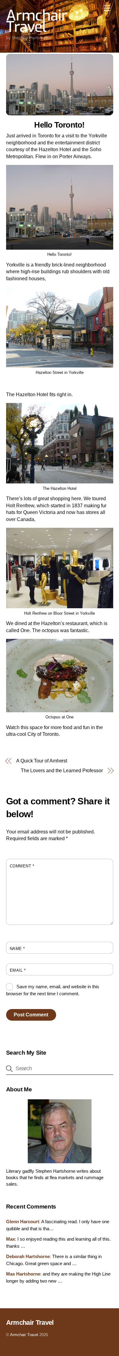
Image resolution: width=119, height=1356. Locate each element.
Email (18, 970)
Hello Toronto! (59, 125)
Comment (22, 866)
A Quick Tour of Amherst (41, 760)
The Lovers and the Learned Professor (62, 770)
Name (17, 948)
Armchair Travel (24, 1334)
